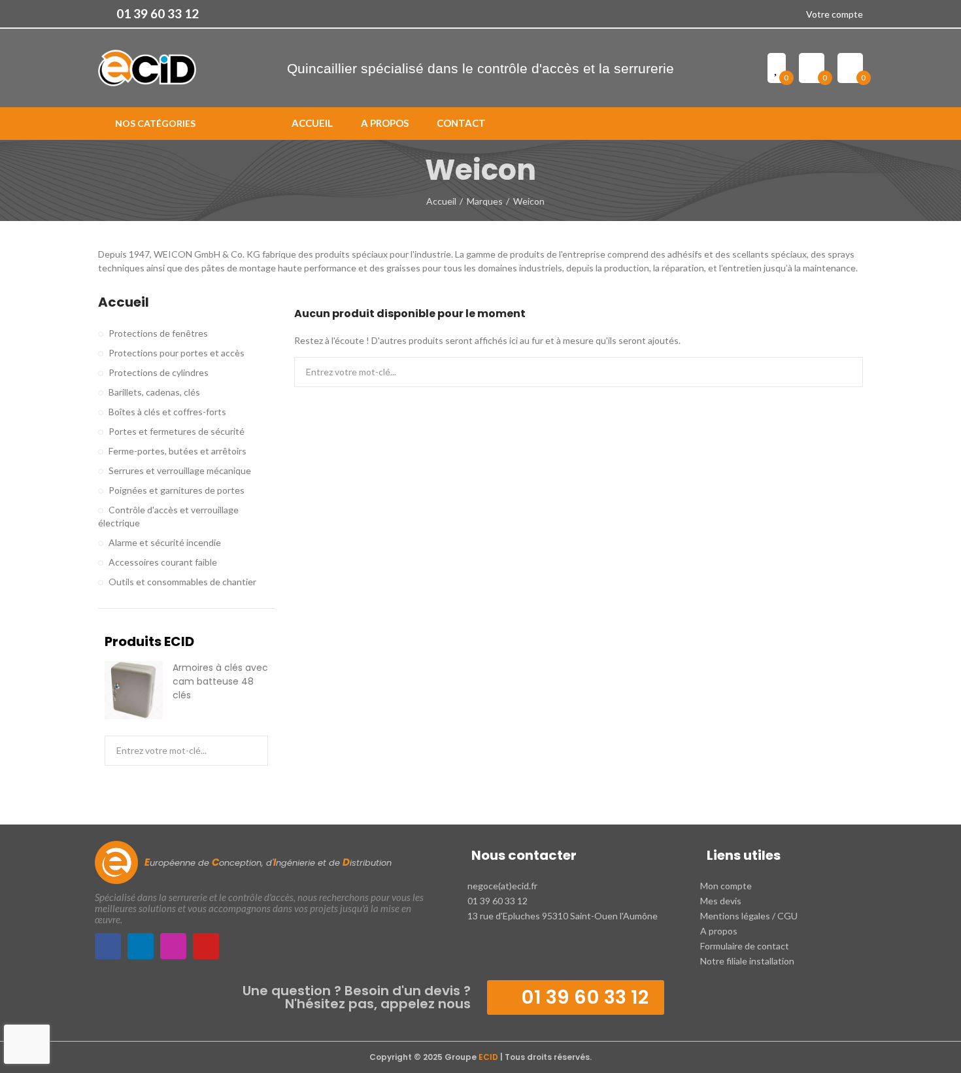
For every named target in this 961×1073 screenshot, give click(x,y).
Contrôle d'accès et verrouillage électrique (168, 516)
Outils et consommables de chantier (182, 581)
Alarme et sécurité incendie (165, 542)
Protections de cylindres (159, 372)
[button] (148, 13)
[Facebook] (108, 946)
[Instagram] (173, 946)
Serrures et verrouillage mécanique (180, 470)
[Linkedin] (140, 946)
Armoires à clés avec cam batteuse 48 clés (220, 681)
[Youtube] (206, 946)
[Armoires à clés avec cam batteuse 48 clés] (134, 690)
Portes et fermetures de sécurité (176, 431)
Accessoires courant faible (163, 562)
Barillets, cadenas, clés (154, 392)
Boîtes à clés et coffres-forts (167, 411)
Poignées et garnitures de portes (176, 490)
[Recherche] (857, 123)
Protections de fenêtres (158, 333)
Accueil (123, 302)
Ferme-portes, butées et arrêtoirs (177, 450)
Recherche (842, 372)
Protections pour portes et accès (176, 352)
